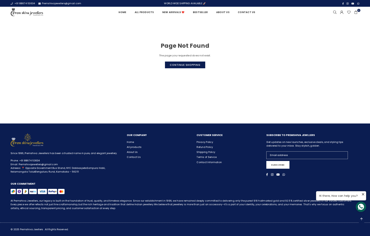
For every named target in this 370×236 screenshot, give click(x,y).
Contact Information (209, 162)
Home (122, 12)
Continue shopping (185, 65)
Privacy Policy (205, 142)
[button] (355, 12)
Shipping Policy (206, 152)
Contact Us (246, 12)
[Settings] (341, 12)
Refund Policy (205, 147)
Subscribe (278, 164)
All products (134, 147)
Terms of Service (207, 157)
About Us (223, 12)
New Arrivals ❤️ (173, 12)
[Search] (334, 12)
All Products (144, 12)
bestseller (200, 12)
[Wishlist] (348, 12)
